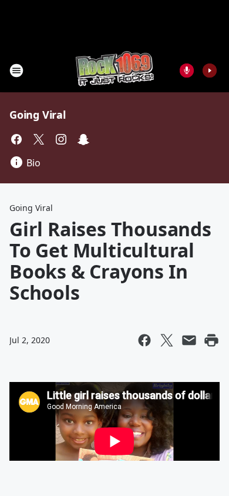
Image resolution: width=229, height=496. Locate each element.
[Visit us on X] (39, 139)
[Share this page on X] (167, 340)
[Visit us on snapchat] (83, 139)
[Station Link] (115, 70)
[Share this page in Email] (189, 340)
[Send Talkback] (187, 70)
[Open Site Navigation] (16, 70)
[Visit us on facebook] (16, 139)
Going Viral (37, 115)
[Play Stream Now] (210, 70)
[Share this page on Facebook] (144, 340)
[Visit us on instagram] (61, 139)
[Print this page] (211, 340)
